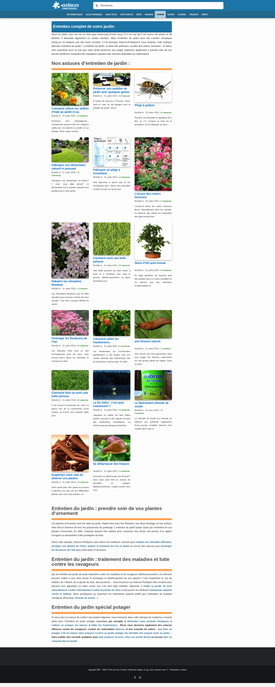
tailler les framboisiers (104, 625)
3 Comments (124, 471)
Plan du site (113, 670)
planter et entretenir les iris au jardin (108, 546)
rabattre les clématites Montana (153, 542)
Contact (123, 670)
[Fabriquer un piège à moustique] (111, 152)
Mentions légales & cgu (139, 670)
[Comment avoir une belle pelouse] (111, 239)
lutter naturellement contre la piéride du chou (95, 590)
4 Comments (124, 410)
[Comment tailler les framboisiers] (111, 323)
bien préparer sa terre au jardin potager (101, 633)
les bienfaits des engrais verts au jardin (147, 633)
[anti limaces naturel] (153, 324)
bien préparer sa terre (111, 637)
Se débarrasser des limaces (111, 463)
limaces (120, 629)
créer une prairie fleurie (137, 637)
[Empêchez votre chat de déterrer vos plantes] (70, 453)
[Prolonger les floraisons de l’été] (70, 322)
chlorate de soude (85, 598)
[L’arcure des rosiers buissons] (153, 164)
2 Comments (124, 177)
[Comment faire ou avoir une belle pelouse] (70, 380)
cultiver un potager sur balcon (69, 625)
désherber (133, 621)
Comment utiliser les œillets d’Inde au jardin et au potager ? (70, 112)
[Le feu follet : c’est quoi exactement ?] (111, 385)
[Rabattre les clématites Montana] (70, 250)
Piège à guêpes (145, 105)
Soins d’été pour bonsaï (150, 262)
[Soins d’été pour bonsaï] (153, 241)
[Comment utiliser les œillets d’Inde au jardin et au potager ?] (70, 89)
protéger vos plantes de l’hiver (69, 546)
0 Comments (124, 96)
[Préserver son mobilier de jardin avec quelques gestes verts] (111, 79)
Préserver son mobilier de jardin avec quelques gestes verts (111, 92)
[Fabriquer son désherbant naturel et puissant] (70, 149)
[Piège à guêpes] (153, 87)
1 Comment (82, 116)
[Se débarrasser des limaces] (111, 448)
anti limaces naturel (147, 341)
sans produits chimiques (154, 621)
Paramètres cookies (178, 670)
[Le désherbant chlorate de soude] (153, 385)
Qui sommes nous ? (159, 670)
